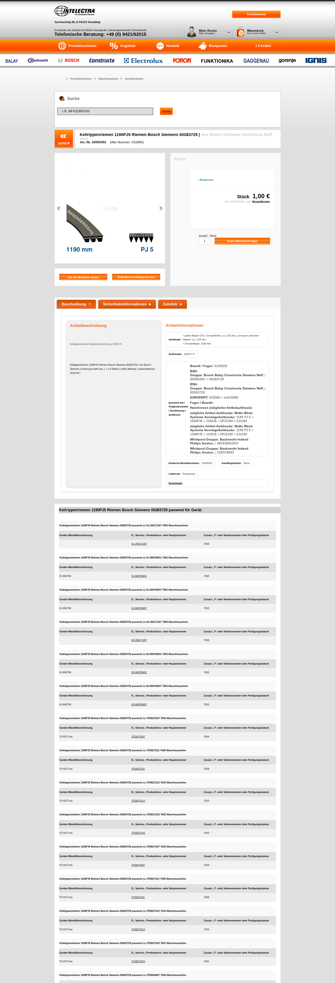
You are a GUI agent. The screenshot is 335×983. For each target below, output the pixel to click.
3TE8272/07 (138, 736)
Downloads (175, 483)
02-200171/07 (139, 640)
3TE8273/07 (138, 865)
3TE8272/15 (138, 833)
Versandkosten (261, 201)
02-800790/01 (139, 672)
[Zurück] (59, 208)
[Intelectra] (74, 11)
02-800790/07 (139, 704)
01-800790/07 (139, 608)
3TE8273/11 (138, 897)
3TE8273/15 (138, 961)
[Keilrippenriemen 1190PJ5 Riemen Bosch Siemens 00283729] (110, 208)
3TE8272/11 (138, 768)
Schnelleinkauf (256, 14)
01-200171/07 (139, 543)
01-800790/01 (139, 576)
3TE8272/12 (138, 800)
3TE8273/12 (138, 929)
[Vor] (161, 208)
